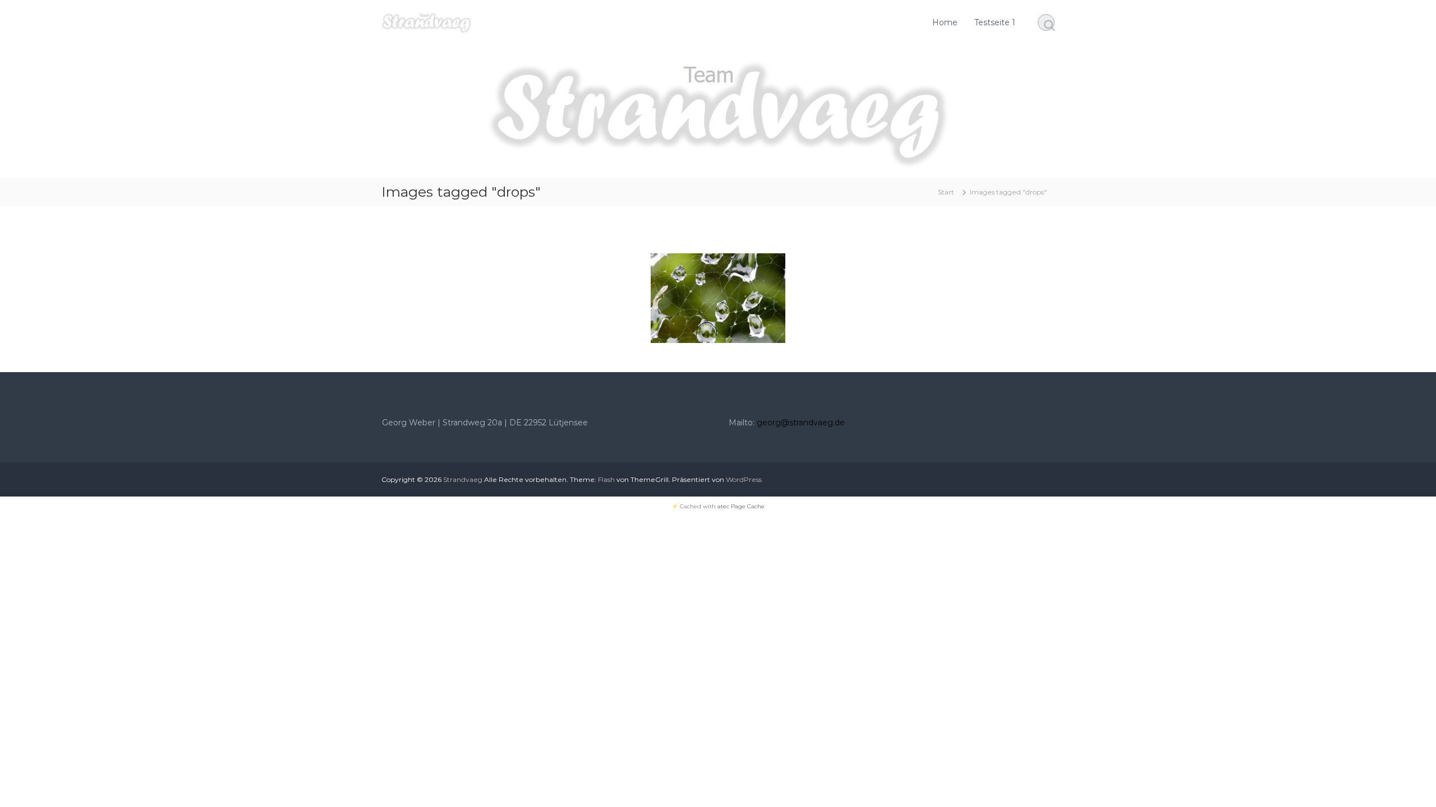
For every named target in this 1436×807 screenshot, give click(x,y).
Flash (606, 479)
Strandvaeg (462, 479)
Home (945, 22)
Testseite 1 (994, 22)
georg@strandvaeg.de (801, 423)
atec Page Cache (741, 506)
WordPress (744, 479)
